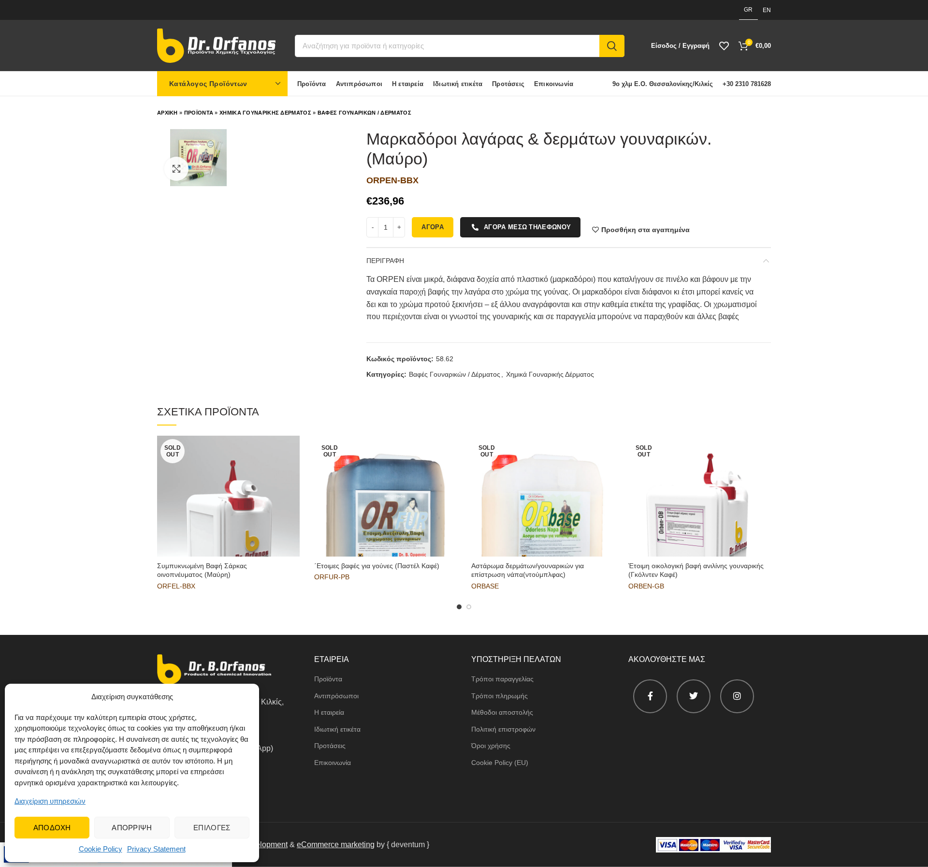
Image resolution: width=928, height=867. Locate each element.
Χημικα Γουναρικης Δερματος (265, 113)
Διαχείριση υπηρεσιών (50, 801)
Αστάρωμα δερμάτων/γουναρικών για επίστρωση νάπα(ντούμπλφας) (527, 570)
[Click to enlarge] (176, 169)
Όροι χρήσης (490, 745)
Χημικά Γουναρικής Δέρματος (550, 374)
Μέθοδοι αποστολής (502, 712)
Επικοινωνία (332, 762)
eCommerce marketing (336, 844)
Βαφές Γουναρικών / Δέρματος (454, 374)
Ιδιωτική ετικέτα (337, 729)
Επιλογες (211, 827)
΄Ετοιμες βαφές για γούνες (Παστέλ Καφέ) (376, 566)
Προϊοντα (198, 113)
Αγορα (432, 227)
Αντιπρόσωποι (336, 696)
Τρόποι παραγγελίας (502, 679)
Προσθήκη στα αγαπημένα (645, 229)
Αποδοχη (52, 827)
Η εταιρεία (329, 712)
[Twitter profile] (693, 696)
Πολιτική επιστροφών (503, 729)
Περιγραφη (385, 261)
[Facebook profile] (650, 696)
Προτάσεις (330, 745)
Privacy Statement (156, 849)
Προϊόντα (328, 679)
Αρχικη (167, 113)
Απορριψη (132, 827)
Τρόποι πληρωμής (499, 696)
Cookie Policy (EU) (499, 762)
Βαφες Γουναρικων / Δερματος (364, 113)
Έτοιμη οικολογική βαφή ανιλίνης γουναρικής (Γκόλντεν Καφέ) (696, 570)
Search (611, 46)
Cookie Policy (100, 849)
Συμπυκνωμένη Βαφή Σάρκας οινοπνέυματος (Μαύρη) (202, 570)
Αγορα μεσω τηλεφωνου (527, 227)
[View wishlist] (724, 46)
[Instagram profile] (737, 696)
